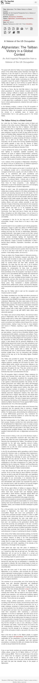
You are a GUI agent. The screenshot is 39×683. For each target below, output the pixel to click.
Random (4, 680)
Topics (26, 680)
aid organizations (18, 636)
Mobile (15, 682)
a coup (27, 589)
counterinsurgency (21, 18)
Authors (20, 680)
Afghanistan (11, 18)
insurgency (6, 20)
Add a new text (22, 682)
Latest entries (33, 680)
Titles (15, 680)
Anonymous (12, 17)
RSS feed (10, 680)
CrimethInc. (20, 17)
